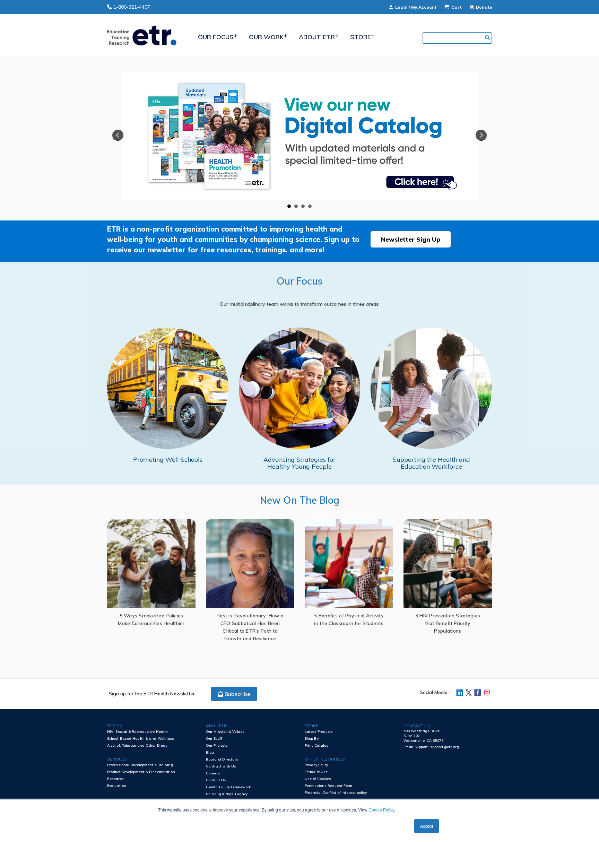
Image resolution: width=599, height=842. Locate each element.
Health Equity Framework (228, 787)
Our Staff (214, 738)
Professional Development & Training (140, 765)
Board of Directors (222, 759)
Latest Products (319, 731)
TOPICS (114, 725)
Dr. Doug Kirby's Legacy (227, 794)
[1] (289, 206)
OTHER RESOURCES (325, 759)
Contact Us (216, 780)
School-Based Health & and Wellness (140, 738)
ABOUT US (217, 725)
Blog (210, 752)
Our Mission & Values (225, 731)
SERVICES (117, 759)
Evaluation (116, 785)
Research (115, 778)
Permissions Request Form (328, 785)
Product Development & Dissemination (141, 772)
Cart (456, 7)
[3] (303, 206)
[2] (296, 206)
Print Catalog (317, 745)
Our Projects (217, 745)
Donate (483, 7)
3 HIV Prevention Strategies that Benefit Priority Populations (447, 623)
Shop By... (313, 738)
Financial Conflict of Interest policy (336, 792)
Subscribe (236, 694)
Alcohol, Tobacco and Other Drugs (137, 745)
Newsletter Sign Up (410, 239)
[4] (310, 206)
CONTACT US (416, 725)
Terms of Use (316, 772)
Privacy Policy (316, 765)
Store (360, 37)
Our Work (266, 37)
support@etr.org (444, 747)
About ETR (317, 37)
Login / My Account (415, 7)
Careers (213, 773)
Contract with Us (221, 766)
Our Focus (216, 37)
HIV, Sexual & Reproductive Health (137, 731)
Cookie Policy (381, 810)
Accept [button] (426, 826)
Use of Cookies (318, 778)
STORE (311, 725)
